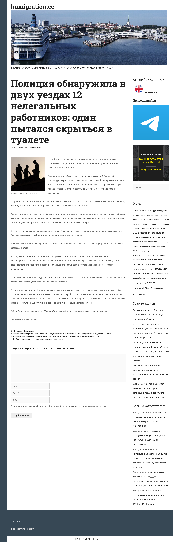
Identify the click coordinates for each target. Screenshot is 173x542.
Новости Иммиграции (34, 68)
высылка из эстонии (161, 219)
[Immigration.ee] (89, 37)
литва (149, 255)
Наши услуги (55, 68)
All (14, 331)
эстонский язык (151, 295)
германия (136, 224)
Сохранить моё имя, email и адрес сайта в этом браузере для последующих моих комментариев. (60, 406)
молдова (136, 260)
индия (149, 251)
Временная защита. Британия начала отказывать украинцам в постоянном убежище (149, 314)
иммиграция (142, 251)
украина (100, 334)
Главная (15, 68)
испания (154, 251)
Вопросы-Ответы (96, 68)
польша (153, 278)
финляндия (158, 288)
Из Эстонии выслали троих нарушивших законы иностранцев (38, 339)
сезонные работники (162, 283)
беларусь (153, 211)
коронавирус (136, 255)
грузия (135, 233)
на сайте (23, 528)
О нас (110, 68)
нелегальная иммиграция (44, 334)
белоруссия (162, 211)
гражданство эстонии (150, 228)
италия (160, 251)
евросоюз (145, 237)
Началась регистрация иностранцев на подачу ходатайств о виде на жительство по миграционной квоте (56, 336)
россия (150, 282)
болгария (136, 215)
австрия (135, 211)
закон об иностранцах (158, 237)
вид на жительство (155, 215)
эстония (107, 334)
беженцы (144, 210)
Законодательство (75, 68)
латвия (144, 255)
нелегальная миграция (64, 334)
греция (162, 228)
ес (151, 237)
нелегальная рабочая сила (85, 334)
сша (134, 288)
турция (138, 288)
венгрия (143, 215)
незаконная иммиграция (23, 334)
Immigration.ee (32, 6)
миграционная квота (159, 255)
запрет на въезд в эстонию (145, 242)
